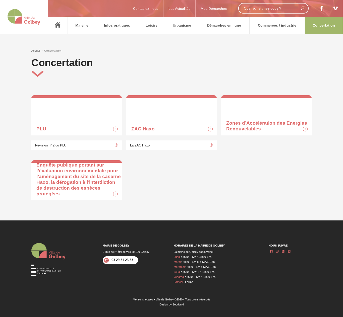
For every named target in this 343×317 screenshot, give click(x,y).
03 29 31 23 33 (122, 260)
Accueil (35, 50)
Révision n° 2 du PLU (50, 145)
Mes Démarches (214, 9)
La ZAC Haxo (140, 145)
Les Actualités (179, 9)
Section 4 (178, 304)
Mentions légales (143, 299)
